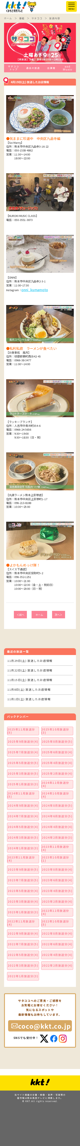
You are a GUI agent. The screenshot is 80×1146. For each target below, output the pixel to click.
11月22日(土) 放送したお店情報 (29, 670)
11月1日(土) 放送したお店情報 (29, 699)
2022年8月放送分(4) (57, 933)
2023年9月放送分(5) (23, 869)
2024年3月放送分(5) (23, 837)
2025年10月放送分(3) (55, 731)
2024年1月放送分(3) (23, 848)
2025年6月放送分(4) (57, 752)
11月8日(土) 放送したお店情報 (29, 689)
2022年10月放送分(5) (55, 923)
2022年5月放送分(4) (23, 955)
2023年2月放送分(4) (57, 901)
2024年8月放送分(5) (57, 805)
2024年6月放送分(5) (57, 816)
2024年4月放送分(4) (57, 827)
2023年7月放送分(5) (23, 880)
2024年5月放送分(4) (23, 827)
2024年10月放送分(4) (55, 795)
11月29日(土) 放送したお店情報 (29, 661)
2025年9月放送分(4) (23, 741)
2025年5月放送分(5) (23, 763)
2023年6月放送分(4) (57, 880)
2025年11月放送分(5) (21, 731)
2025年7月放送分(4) (23, 752)
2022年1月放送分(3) (23, 976)
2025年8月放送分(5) (57, 741)
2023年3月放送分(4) (23, 901)
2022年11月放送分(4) (21, 923)
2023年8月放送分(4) (57, 869)
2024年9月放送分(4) (23, 805)
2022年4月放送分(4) (57, 955)
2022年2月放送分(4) (57, 965)
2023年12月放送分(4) (55, 848)
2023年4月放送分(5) (57, 891)
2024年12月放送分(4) (55, 784)
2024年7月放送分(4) (23, 816)
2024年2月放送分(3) (57, 837)
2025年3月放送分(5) (23, 773)
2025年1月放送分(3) (23, 784)
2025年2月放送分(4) (57, 773)
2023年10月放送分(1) (55, 859)
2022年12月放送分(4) (55, 912)
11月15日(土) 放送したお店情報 (29, 680)
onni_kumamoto (34, 289)
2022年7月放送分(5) (23, 944)
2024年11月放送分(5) (21, 795)
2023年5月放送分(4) (23, 891)
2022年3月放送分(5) (23, 965)
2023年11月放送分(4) (21, 859)
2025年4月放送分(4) (57, 763)
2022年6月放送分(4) (57, 944)
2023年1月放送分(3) (23, 912)
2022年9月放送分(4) (23, 933)
